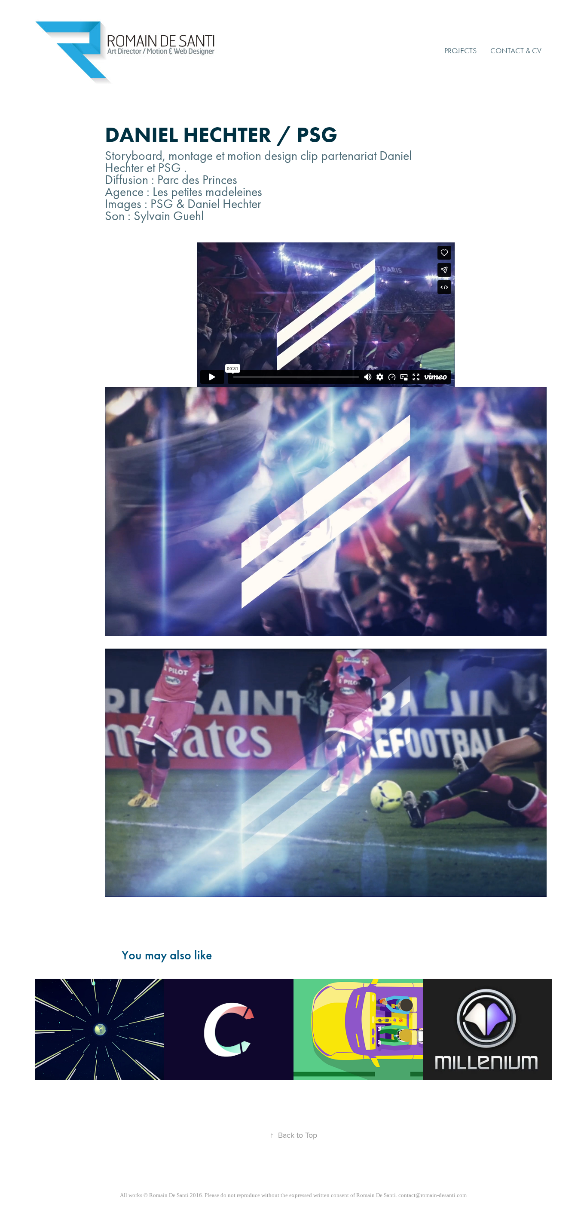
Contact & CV (515, 50)
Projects (460, 50)
